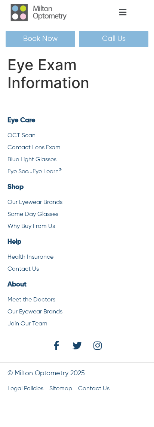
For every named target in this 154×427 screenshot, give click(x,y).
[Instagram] (97, 345)
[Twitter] (77, 345)
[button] (134, 12)
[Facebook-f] (56, 345)
